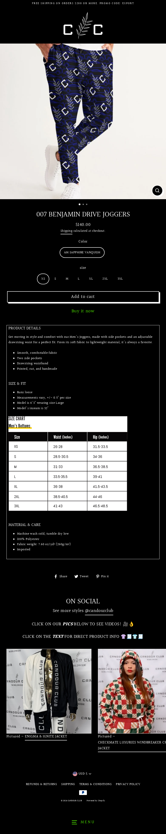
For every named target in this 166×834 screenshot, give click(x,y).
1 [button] (80, 204)
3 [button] (87, 205)
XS (43, 278)
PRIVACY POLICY (128, 784)
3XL (120, 278)
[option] (83, 121)
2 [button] (84, 205)
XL (91, 278)
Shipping (66, 230)
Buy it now (83, 311)
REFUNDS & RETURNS (41, 784)
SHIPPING (68, 784)
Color (82, 241)
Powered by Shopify (96, 800)
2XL (105, 278)
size (83, 268)
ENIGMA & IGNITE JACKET (46, 736)
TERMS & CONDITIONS (95, 784)
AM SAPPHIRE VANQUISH (82, 252)
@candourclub (99, 610)
